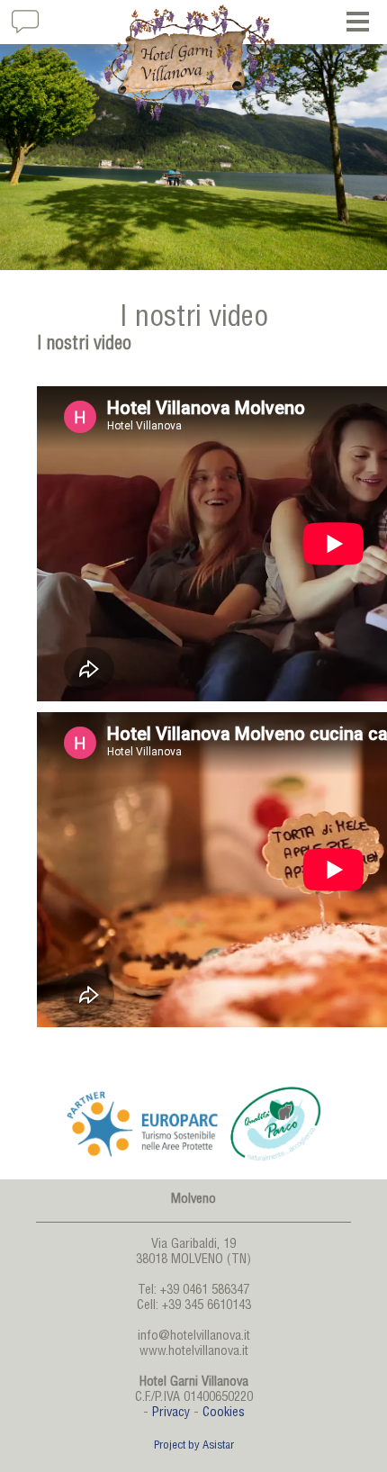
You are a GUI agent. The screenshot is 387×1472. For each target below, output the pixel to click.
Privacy (171, 1413)
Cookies (223, 1413)
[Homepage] (194, 63)
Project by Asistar (194, 1446)
